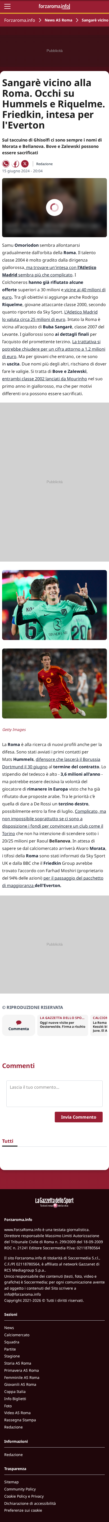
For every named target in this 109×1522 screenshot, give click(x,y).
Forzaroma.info (19, 20)
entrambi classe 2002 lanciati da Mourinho (44, 379)
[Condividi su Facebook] (15, 163)
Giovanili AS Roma (20, 1384)
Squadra (11, 1341)
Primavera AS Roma (21, 1370)
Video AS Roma (17, 1412)
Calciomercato (16, 1334)
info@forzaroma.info (22, 1294)
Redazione (13, 1427)
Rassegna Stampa (20, 1419)
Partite (10, 1349)
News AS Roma (58, 20)
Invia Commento (78, 1117)
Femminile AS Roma (21, 1377)
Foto (8, 1405)
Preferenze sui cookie (23, 1510)
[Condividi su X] (25, 163)
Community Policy (20, 1489)
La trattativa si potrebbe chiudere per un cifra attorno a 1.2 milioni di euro (53, 349)
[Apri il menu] (7, 6)
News (9, 1327)
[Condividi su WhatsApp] (6, 163)
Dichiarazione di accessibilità (30, 1503)
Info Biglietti (15, 1398)
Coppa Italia (15, 1391)
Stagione (12, 1355)
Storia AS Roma (17, 1363)
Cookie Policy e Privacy (24, 1496)
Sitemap (11, 1481)
